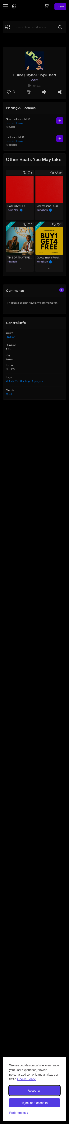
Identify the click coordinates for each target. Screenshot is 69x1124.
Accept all (34, 1090)
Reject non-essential (34, 1102)
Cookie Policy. (26, 1079)
